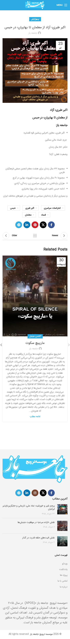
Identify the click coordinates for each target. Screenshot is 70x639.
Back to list (35, 235)
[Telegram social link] (18, 224)
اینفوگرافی (35, 19)
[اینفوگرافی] (35, 559)
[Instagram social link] (35, 492)
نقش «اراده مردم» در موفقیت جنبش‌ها (36, 522)
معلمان (28, 215)
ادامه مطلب (35, 416)
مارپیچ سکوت (35, 343)
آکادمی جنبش (35, 336)
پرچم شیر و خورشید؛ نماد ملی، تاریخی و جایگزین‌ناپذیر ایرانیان (29, 507)
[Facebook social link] (51, 224)
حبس (13, 208)
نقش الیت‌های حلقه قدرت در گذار (38, 538)
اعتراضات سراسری (52, 208)
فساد (43, 215)
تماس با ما (62, 581)
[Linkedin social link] (26, 224)
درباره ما (63, 587)
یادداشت (63, 569)
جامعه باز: (61, 125)
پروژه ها (63, 575)
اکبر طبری (29, 208)
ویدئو (64, 563)
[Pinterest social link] (35, 224)
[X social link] (43, 224)
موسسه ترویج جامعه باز (41, 634)
